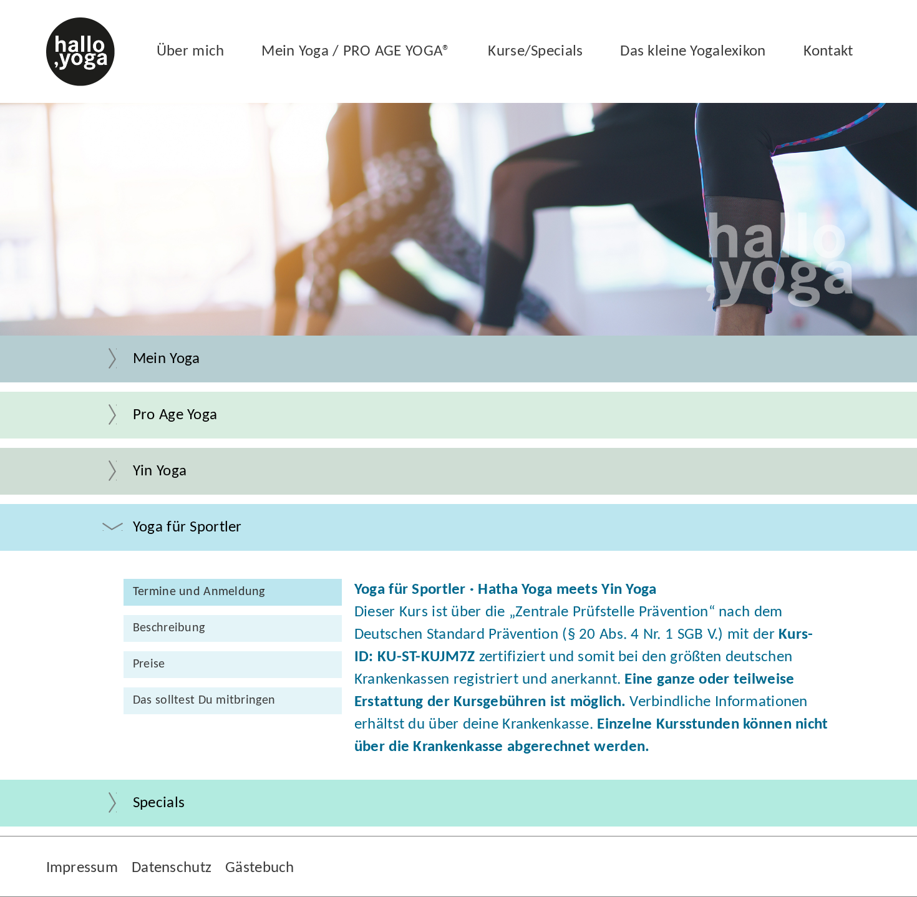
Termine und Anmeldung (199, 592)
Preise (149, 664)
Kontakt (828, 51)
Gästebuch (259, 868)
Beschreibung (169, 628)
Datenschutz (171, 868)
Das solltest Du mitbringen (204, 700)
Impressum (82, 868)
